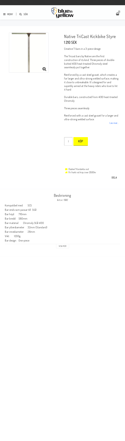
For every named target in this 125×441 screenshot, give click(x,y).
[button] (44, 69)
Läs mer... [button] (114, 122)
